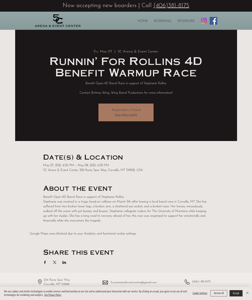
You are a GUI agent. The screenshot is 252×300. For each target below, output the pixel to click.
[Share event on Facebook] (45, 262)
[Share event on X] (55, 262)
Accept (236, 293)
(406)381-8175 (171, 6)
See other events (126, 114)
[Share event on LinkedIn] (64, 262)
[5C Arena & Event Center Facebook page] (213, 21)
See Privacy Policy (52, 295)
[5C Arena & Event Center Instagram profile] (204, 21)
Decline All (219, 293)
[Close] (247, 293)
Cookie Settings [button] (200, 293)
